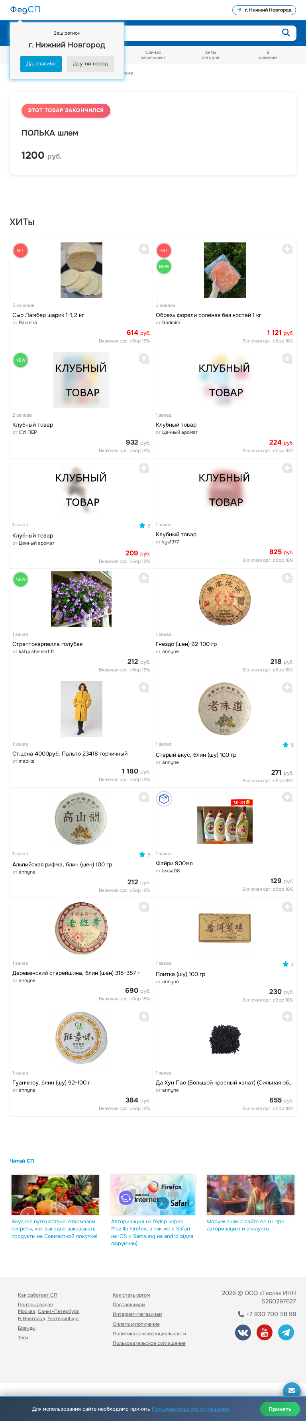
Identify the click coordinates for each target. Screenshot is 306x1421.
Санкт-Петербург (58, 1311)
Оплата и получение (136, 1324)
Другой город (90, 63)
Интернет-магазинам (137, 1314)
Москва (26, 1311)
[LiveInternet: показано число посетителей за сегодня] (35, 1365)
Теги (23, 1337)
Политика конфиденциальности (149, 1333)
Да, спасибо (41, 63)
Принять (280, 1409)
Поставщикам (129, 1304)
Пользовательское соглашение (149, 1343)
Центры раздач (35, 1304)
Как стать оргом (131, 1295)
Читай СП (22, 1160)
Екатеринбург (63, 1318)
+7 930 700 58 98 (270, 1314)
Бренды (26, 1328)
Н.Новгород (31, 1318)
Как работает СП (37, 1295)
